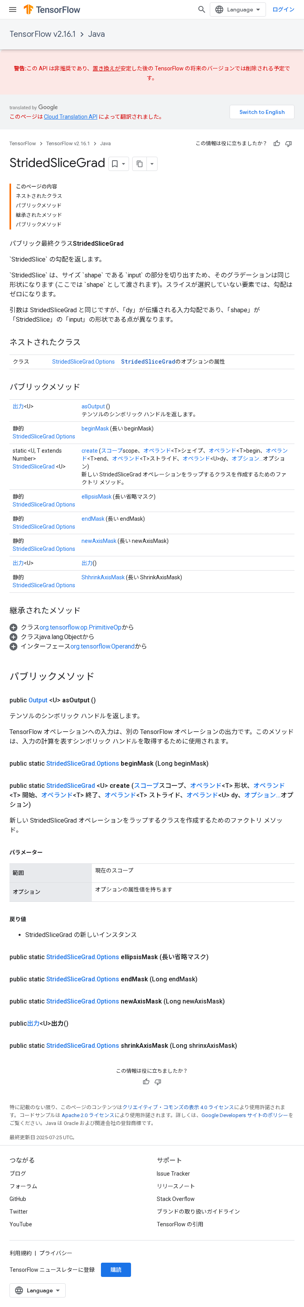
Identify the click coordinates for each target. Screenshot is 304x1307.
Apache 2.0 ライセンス (88, 1115)
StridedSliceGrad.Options (83, 362)
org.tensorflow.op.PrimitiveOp (81, 627)
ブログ (18, 1173)
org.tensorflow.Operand (102, 646)
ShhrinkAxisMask (103, 577)
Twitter (19, 1211)
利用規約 (21, 1253)
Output (38, 700)
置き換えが (106, 68)
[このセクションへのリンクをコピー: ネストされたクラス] (89, 343)
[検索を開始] (202, 9)
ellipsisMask (97, 496)
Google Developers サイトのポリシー (244, 1115)
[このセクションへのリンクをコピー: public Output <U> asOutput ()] (105, 700)
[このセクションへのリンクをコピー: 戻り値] (34, 919)
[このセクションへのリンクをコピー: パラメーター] (51, 852)
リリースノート (176, 1186)
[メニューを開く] (13, 9)
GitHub (18, 1199)
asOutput (93, 406)
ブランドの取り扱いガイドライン (198, 1211)
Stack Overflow (176, 1199)
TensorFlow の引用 (180, 1224)
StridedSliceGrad (148, 361)
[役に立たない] (288, 144)
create (90, 451)
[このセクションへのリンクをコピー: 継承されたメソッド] (89, 611)
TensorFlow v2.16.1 (43, 34)
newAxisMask (99, 541)
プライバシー (55, 1253)
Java (96, 34)
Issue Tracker (173, 1173)
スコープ (112, 451)
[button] (72, 627)
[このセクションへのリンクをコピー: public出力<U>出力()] (78, 1023)
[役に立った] (277, 144)
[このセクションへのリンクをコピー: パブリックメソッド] (88, 388)
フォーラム (23, 1186)
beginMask (95, 428)
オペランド (157, 451)
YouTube (21, 1224)
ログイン (283, 9)
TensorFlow (23, 143)
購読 (116, 1269)
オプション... (247, 458)
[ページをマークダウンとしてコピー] (140, 164)
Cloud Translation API (70, 117)
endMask (93, 519)
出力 (18, 406)
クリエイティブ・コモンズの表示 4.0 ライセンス (178, 1107)
